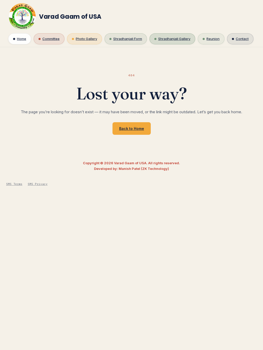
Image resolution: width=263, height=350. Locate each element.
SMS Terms (14, 184)
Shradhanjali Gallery (174, 39)
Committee (51, 39)
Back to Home (131, 128)
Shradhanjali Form (127, 39)
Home (21, 39)
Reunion (213, 39)
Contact (242, 39)
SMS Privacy (38, 184)
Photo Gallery (86, 39)
